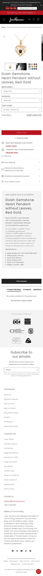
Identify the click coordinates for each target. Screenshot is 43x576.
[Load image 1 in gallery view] (10, 66)
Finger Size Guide (10, 462)
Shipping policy (15, 564)
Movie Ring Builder (11, 426)
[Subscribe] (36, 370)
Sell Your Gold (9, 404)
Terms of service (25, 561)
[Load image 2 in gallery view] (21, 66)
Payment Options (10, 444)
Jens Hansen (17, 558)
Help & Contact (10, 408)
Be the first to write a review (21, 301)
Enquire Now (12, 153)
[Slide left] (2, 67)
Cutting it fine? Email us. (27, 8)
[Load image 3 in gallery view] (33, 66)
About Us (7, 395)
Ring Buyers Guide (11, 457)
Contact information (28, 564)
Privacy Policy (9, 489)
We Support (8, 422)
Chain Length (7, 105)
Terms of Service (23, 375)
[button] (4, 19)
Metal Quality (8, 87)
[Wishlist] (34, 19)
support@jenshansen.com (14, 501)
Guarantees (8, 448)
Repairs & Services (11, 399)
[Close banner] (41, 5)
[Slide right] (41, 67)
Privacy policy (35, 561)
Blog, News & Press (11, 413)
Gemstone (6, 96)
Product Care (9, 471)
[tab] (14, 289)
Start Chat (11, 146)
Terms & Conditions (11, 475)
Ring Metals (8, 466)
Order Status (9, 439)
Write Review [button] (21, 281)
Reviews (7, 417)
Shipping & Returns (11, 453)
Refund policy (9, 484)
